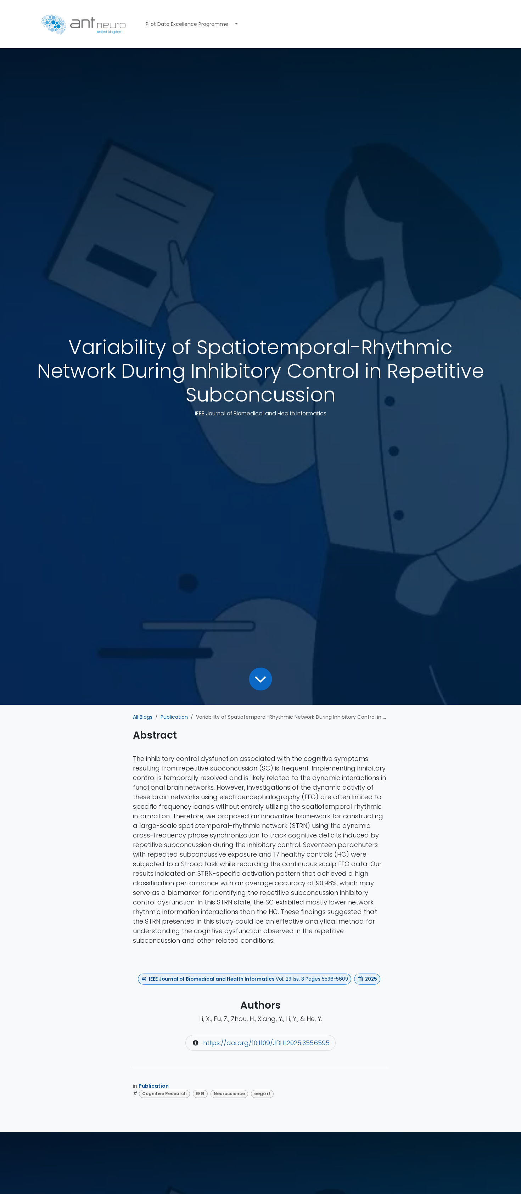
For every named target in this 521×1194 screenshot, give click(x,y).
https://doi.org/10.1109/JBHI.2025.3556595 (266, 1042)
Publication (174, 717)
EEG (200, 1094)
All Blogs (142, 717)
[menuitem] (187, 24)
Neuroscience (229, 1094)
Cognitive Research (164, 1094)
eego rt (262, 1094)
